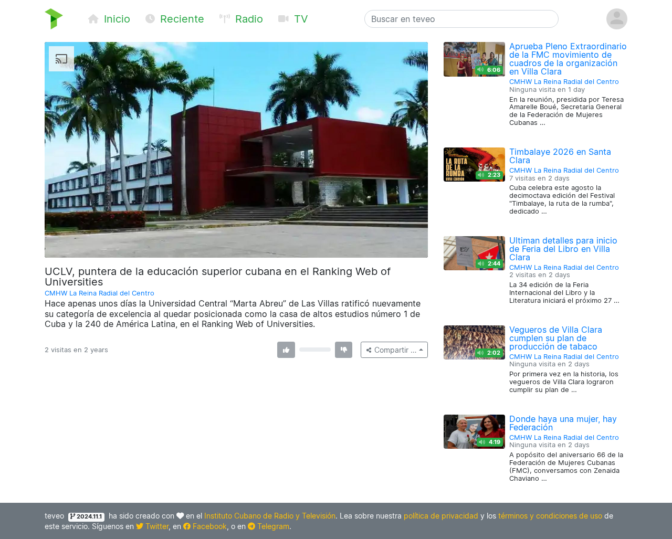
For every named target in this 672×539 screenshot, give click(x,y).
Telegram (272, 526)
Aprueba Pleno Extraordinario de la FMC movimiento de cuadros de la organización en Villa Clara (568, 59)
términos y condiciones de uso (550, 515)
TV (299, 19)
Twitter (156, 526)
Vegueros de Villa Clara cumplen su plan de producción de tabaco (555, 338)
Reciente (180, 19)
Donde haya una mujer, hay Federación (563, 423)
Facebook (209, 526)
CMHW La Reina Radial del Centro (99, 293)
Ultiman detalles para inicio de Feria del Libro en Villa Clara (563, 248)
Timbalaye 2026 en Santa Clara (560, 155)
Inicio (115, 19)
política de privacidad (441, 515)
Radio (247, 19)
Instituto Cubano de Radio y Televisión (269, 515)
